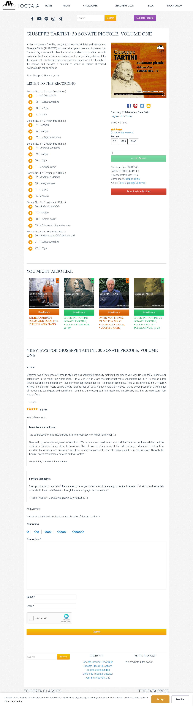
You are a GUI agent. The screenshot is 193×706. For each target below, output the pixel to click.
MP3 (123, 141)
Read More (44, 312)
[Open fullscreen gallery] (163, 94)
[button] (60, 19)
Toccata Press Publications (97, 665)
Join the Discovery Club (97, 677)
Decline (180, 699)
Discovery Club (124, 5)
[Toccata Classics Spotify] (46, 19)
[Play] (30, 96)
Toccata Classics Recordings (97, 662)
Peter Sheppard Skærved (132, 182)
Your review (34, 539)
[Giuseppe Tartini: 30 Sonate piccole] (138, 70)
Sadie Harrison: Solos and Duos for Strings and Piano (43, 321)
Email (30, 606)
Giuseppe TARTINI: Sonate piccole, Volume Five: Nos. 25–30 (77, 322)
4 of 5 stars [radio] (63, 532)
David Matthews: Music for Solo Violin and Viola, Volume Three (112, 322)
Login (114, 116)
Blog (151, 5)
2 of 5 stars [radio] (38, 532)
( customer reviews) (122, 132)
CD (114, 141)
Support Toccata (144, 17)
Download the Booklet (138, 191)
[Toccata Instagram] (53, 19)
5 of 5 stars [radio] (79, 532)
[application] (29, 97)
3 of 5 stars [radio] (49, 532)
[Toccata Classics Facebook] (32, 19)
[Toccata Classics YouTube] (39, 19)
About (66, 5)
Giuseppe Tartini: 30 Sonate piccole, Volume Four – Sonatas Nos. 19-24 (148, 322)
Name (31, 597)
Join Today (126, 116)
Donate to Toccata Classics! (98, 673)
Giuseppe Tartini (131, 178)
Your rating (33, 524)
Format (115, 136)
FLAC (133, 141)
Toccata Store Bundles (97, 669)
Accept (160, 699)
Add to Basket (138, 158)
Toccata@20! (174, 5)
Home (48, 5)
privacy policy (15, 701)
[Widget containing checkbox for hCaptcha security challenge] (49, 618)
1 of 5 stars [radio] (29, 532)
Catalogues (90, 5)
